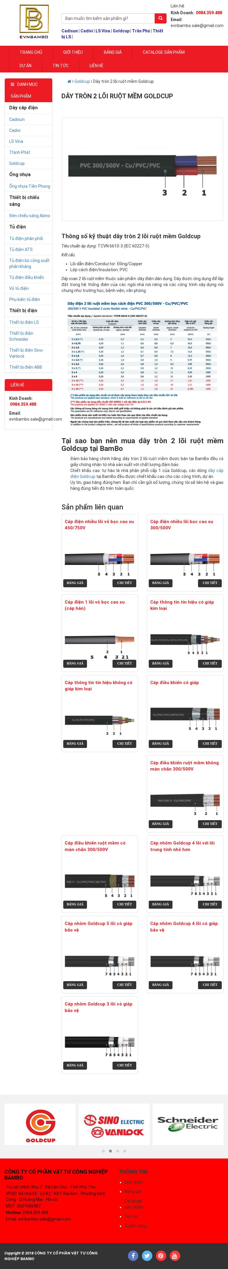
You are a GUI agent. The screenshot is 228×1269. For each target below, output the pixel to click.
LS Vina (103, 31)
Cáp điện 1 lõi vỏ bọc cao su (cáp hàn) (95, 605)
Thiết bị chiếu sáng (24, 201)
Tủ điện (17, 227)
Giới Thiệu (73, 52)
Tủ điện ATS (21, 249)
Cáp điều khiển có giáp (174, 682)
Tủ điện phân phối (26, 238)
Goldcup (121, 31)
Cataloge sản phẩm (164, 52)
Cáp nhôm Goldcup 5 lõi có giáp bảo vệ (98, 926)
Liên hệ (96, 65)
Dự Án (25, 65)
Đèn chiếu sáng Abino (29, 215)
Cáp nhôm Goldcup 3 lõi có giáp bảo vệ (98, 1007)
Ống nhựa (20, 174)
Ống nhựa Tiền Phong (29, 186)
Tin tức (61, 65)
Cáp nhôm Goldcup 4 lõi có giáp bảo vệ (184, 926)
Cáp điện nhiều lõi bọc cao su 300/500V (181, 525)
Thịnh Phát (19, 152)
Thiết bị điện (23, 310)
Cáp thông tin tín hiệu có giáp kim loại (182, 605)
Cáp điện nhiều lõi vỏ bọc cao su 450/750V (99, 525)
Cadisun (69, 31)
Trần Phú (141, 31)
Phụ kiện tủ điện (24, 299)
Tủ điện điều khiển (26, 277)
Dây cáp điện (23, 108)
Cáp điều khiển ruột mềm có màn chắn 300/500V (95, 846)
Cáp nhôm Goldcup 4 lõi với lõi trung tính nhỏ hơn (182, 846)
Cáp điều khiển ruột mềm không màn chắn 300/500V (184, 766)
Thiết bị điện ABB (25, 367)
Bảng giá (113, 52)
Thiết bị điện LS (24, 322)
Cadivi (86, 31)
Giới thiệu (133, 1182)
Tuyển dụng (135, 1226)
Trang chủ (31, 52)
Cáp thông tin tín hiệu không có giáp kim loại (98, 686)
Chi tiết (124, 583)
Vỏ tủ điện (19, 288)
